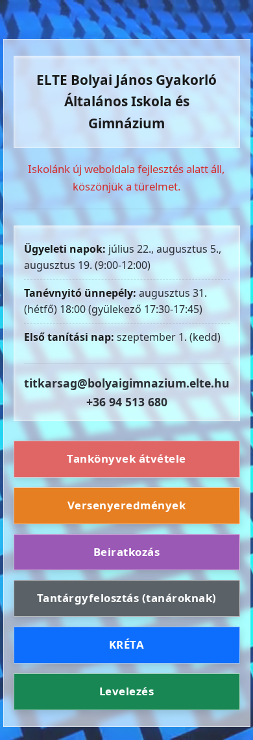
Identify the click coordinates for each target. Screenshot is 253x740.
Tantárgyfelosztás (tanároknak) (127, 597)
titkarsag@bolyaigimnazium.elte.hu (127, 383)
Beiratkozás (126, 551)
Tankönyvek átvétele (126, 458)
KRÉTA (127, 644)
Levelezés (126, 691)
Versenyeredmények (126, 505)
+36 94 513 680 (126, 402)
